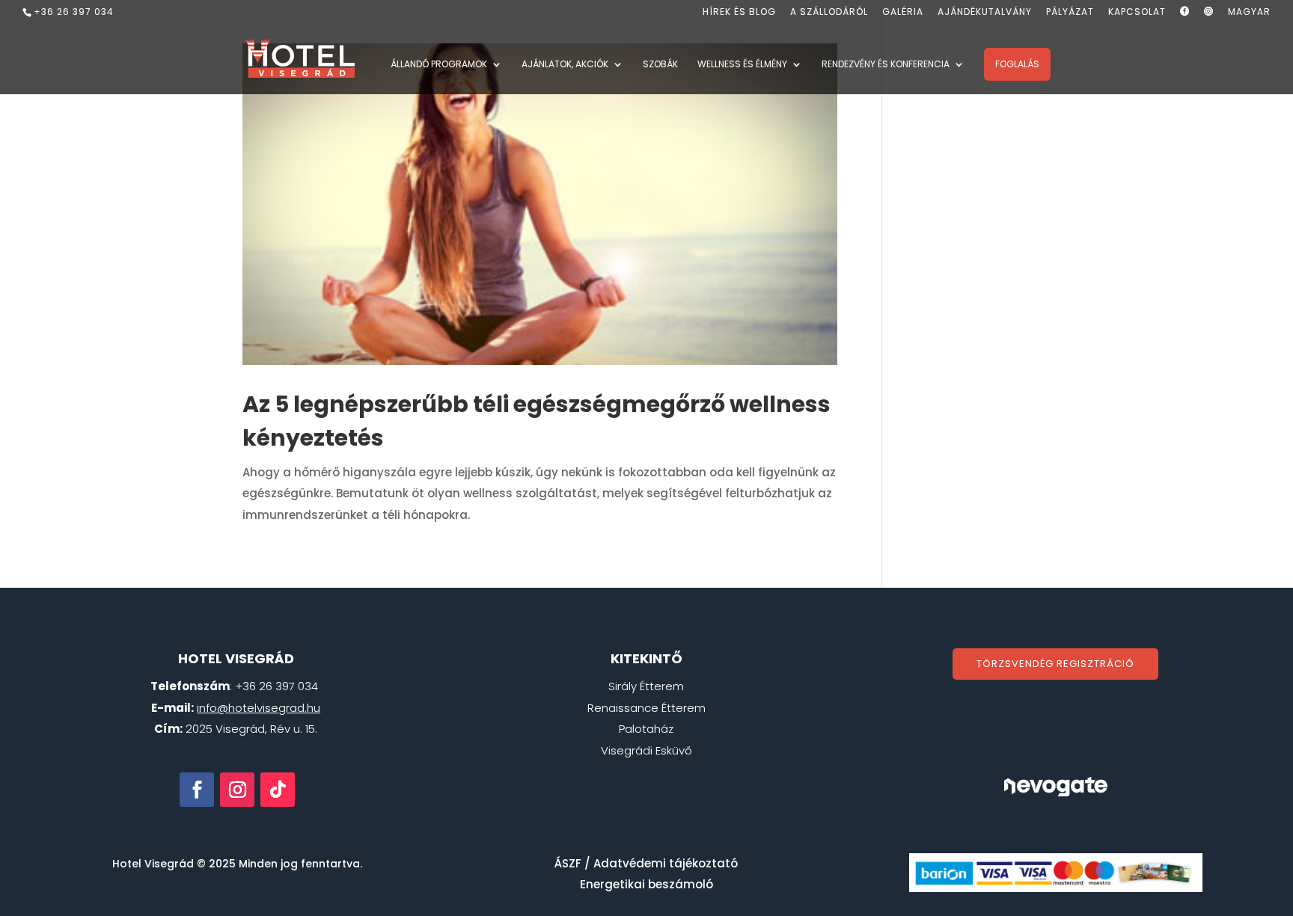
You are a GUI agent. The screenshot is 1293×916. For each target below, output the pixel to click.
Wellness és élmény (742, 64)
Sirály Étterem (646, 686)
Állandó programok (439, 64)
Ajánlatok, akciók (565, 64)
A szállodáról (829, 12)
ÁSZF (567, 863)
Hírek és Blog (739, 12)
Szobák (660, 64)
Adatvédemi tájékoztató (665, 863)
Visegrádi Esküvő (646, 750)
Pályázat (1070, 12)
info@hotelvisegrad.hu (258, 708)
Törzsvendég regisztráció (1055, 664)
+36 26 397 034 (74, 11)
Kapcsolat (1137, 12)
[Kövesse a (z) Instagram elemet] (237, 789)
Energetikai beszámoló (646, 884)
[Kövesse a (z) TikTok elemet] (277, 789)
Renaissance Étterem (646, 708)
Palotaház (646, 729)
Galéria (902, 12)
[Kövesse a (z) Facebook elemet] (197, 789)
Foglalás (1017, 64)
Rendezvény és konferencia (886, 64)
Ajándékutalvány (985, 12)
